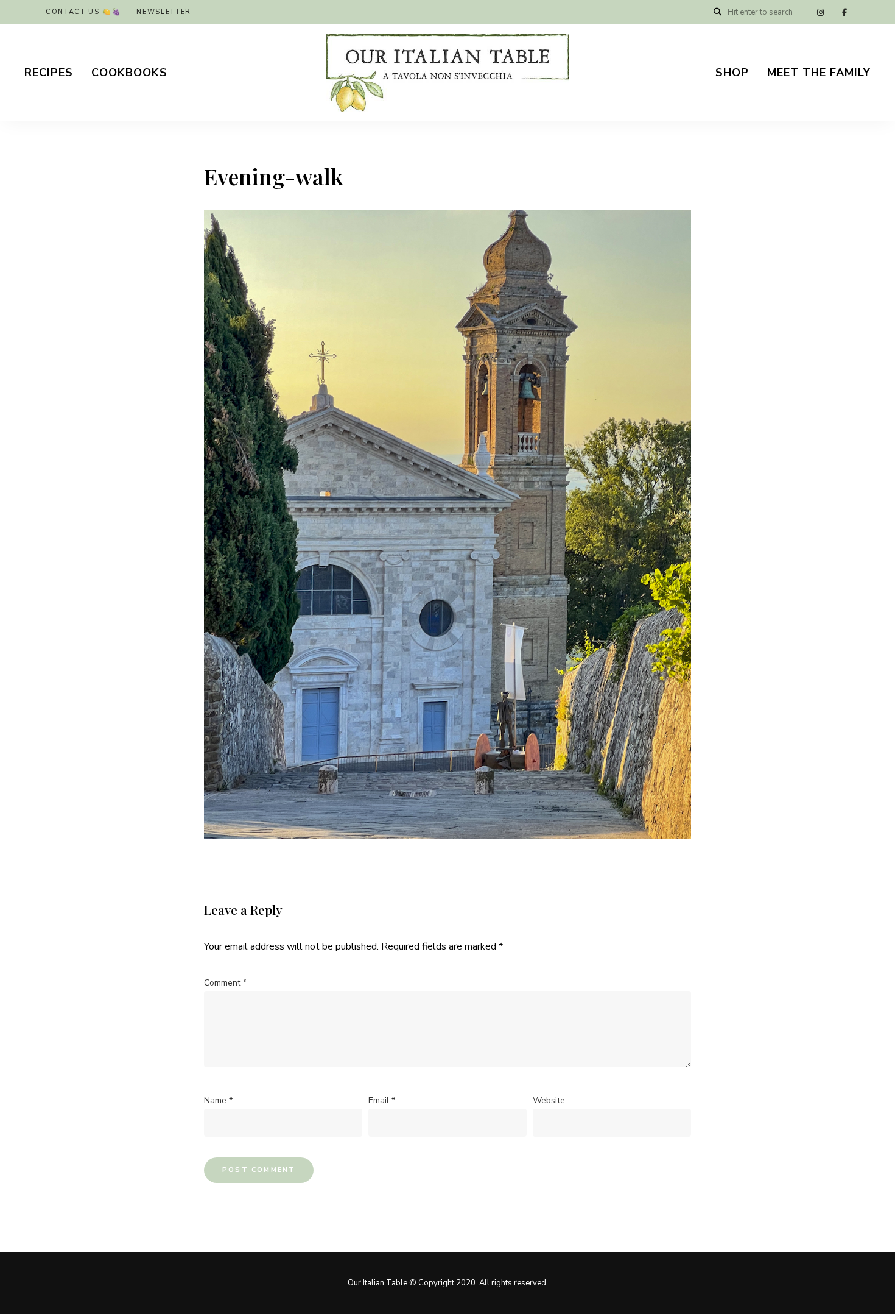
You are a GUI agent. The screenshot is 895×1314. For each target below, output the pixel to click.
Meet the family (819, 72)
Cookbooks (129, 72)
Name (218, 1100)
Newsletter (163, 11)
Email (381, 1100)
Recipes (48, 72)
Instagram (820, 12)
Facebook (844, 12)
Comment (225, 983)
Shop (732, 72)
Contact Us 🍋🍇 (83, 11)
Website (549, 1100)
